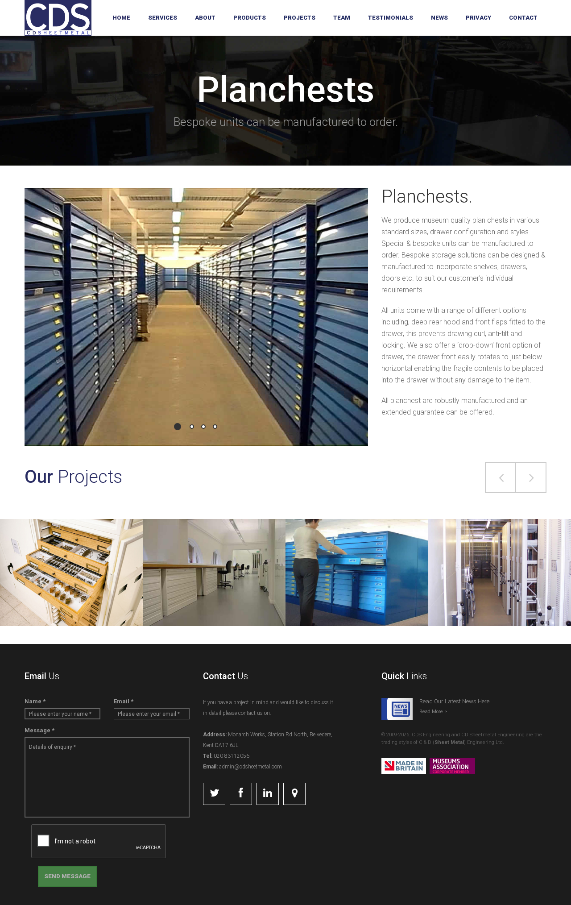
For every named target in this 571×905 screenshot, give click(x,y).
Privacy (478, 17)
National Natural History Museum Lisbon (71, 550)
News (439, 17)
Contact (523, 17)
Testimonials (390, 17)
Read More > (433, 711)
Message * (39, 730)
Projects (299, 17)
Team (341, 17)
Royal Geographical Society (500, 555)
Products (249, 17)
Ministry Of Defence (356, 555)
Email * (123, 701)
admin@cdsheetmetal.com (250, 767)
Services (162, 17)
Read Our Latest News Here (454, 701)
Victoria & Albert (214, 555)
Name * (35, 701)
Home (121, 17)
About (205, 17)
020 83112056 (230, 756)
